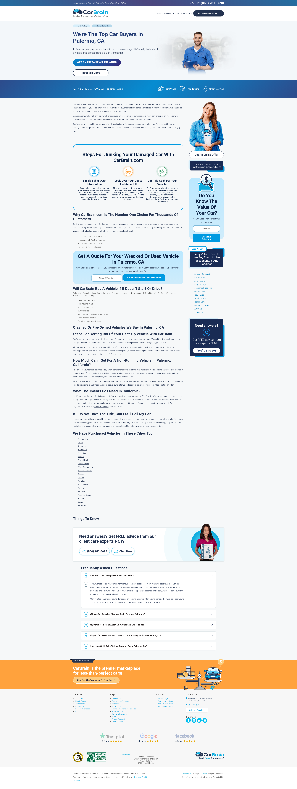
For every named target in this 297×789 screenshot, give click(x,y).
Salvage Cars (199, 291)
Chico (80, 443)
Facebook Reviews (185, 738)
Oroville (81, 477)
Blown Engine (199, 281)
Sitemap (115, 704)
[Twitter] (199, 720)
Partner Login (163, 699)
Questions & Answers (120, 701)
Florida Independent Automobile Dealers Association (78, 757)
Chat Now (125, 551)
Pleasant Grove (84, 495)
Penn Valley (83, 484)
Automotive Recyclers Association (96, 757)
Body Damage (200, 284)
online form (101, 188)
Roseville (82, 446)
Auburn (81, 474)
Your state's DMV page (121, 422)
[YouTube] (204, 720)
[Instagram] (194, 720)
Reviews (126, 754)
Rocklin (81, 456)
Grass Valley (83, 463)
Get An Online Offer (206, 154)
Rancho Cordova (85, 470)
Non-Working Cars (201, 305)
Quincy (81, 502)
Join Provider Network (166, 704)
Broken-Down (199, 277)
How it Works (80, 701)
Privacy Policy (117, 711)
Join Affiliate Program (166, 706)
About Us (79, 699)
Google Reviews (149, 737)
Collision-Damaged (202, 274)
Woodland (82, 450)
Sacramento (83, 439)
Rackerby (82, 505)
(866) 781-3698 (212, 3)
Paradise (81, 481)
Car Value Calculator (207, 238)
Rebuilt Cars (199, 295)
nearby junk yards (111, 381)
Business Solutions (165, 701)
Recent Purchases (182, 13)
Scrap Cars (198, 312)
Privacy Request (118, 719)
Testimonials (80, 704)
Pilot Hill (81, 491)
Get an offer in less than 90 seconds (144, 277)
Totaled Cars (199, 302)
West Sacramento (85, 467)
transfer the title (101, 406)
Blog (77, 711)
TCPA (114, 716)
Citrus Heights (84, 460)
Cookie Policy (117, 722)
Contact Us (116, 699)
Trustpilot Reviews (112, 737)
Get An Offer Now (207, 13)
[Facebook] (188, 720)
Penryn (81, 488)
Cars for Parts (200, 298)
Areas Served (164, 13)
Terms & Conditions (120, 714)
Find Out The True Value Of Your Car (94, 680)
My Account (116, 706)
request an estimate (141, 339)
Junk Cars (198, 309)
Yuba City (82, 453)
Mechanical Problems (203, 288)
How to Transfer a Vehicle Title (124, 709)
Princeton (82, 498)
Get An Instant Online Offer (97, 62)
